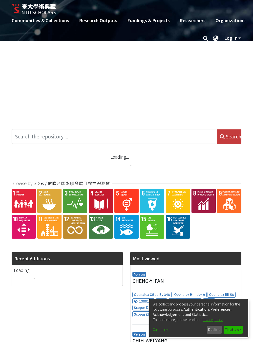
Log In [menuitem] (230, 38)
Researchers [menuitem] (193, 20)
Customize (161, 329)
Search (233, 160)
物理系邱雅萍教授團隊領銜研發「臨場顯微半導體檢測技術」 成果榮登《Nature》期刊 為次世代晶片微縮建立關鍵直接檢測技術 (87, 106)
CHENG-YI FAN (148, 334)
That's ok (233, 329)
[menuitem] (215, 38)
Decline (214, 329)
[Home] (122, 7)
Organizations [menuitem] (230, 20)
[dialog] (198, 318)
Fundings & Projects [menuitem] (148, 20)
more (233, 141)
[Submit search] (205, 38)
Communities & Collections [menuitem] (40, 20)
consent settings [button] (102, 327)
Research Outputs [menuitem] (98, 20)
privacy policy (212, 319)
